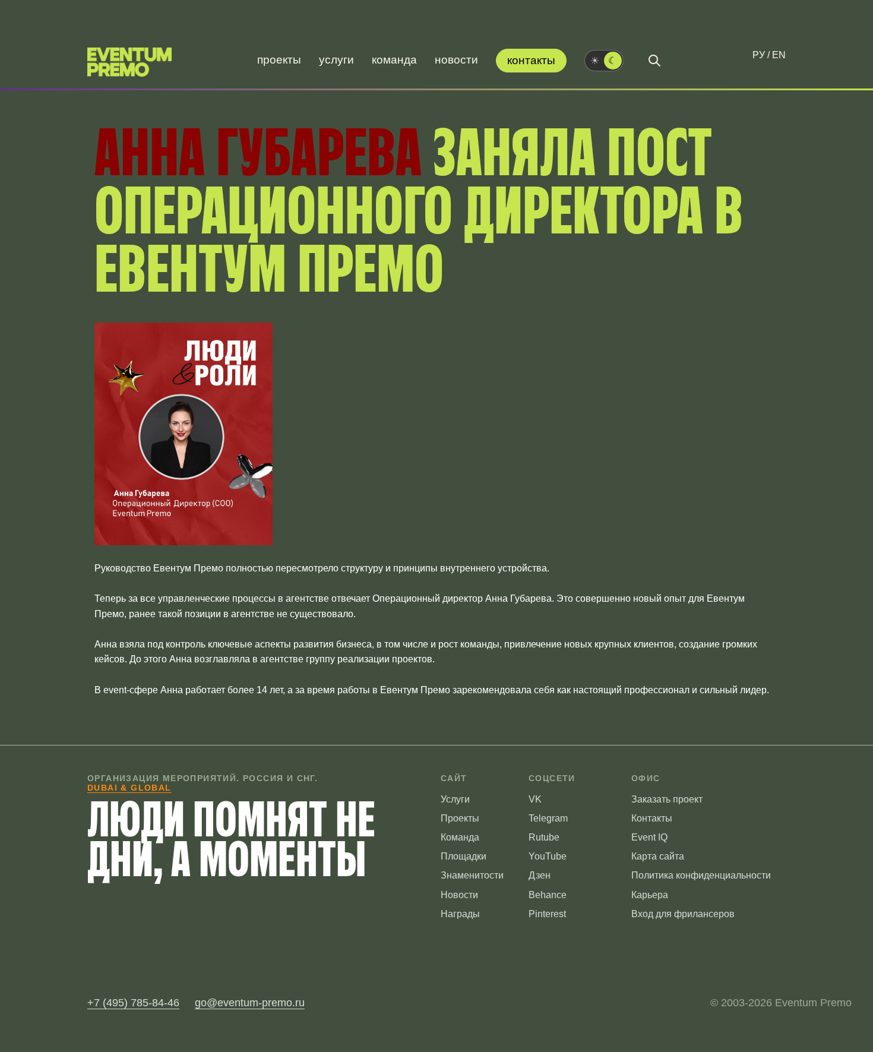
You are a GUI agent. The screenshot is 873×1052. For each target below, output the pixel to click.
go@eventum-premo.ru (250, 1003)
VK (535, 799)
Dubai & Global (129, 787)
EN (779, 55)
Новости (456, 59)
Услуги (336, 59)
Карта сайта (657, 856)
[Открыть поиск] (654, 61)
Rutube (544, 837)
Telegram (548, 818)
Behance (548, 895)
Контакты (531, 60)
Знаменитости (472, 875)
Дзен (540, 875)
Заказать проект (667, 799)
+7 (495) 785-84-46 (133, 1003)
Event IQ (649, 837)
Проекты (279, 59)
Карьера (649, 895)
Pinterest (547, 914)
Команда (394, 59)
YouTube (548, 856)
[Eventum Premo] (129, 62)
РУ (758, 55)
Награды (460, 914)
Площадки (463, 856)
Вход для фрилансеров (683, 914)
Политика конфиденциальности (701, 875)
